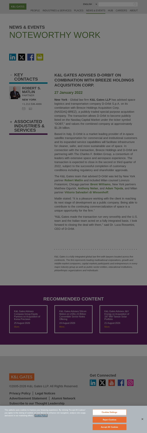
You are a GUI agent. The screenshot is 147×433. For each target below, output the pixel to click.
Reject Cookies (109, 420)
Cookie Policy (41, 415)
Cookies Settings (109, 412)
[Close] (142, 419)
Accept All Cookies (109, 427)
